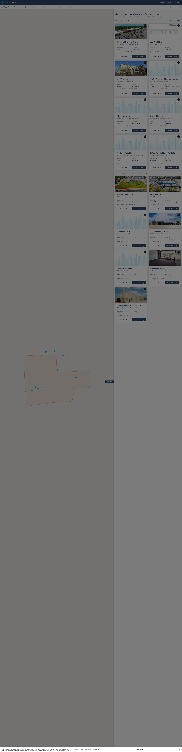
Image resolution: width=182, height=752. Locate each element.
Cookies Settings (140, 749)
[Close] (179, 749)
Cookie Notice (65, 750)
